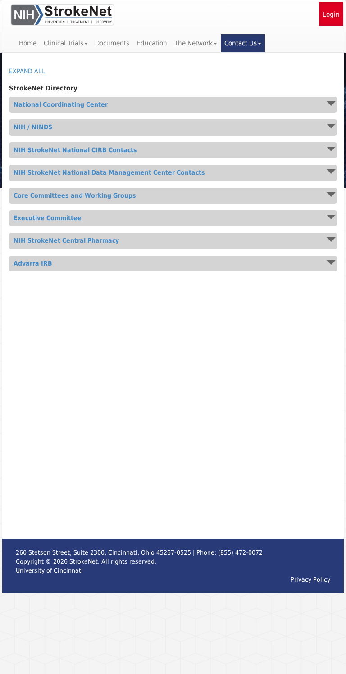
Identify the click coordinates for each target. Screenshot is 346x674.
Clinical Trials (63, 43)
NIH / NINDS (33, 127)
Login (331, 14)
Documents (112, 43)
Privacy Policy (310, 579)
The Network (193, 43)
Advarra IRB (33, 263)
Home (27, 43)
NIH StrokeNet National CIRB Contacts (75, 150)
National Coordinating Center (61, 104)
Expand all (27, 71)
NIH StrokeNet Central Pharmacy (66, 240)
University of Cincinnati (49, 570)
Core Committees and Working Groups (75, 195)
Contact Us (240, 43)
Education (152, 43)
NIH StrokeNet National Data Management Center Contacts (109, 172)
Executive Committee (48, 218)
